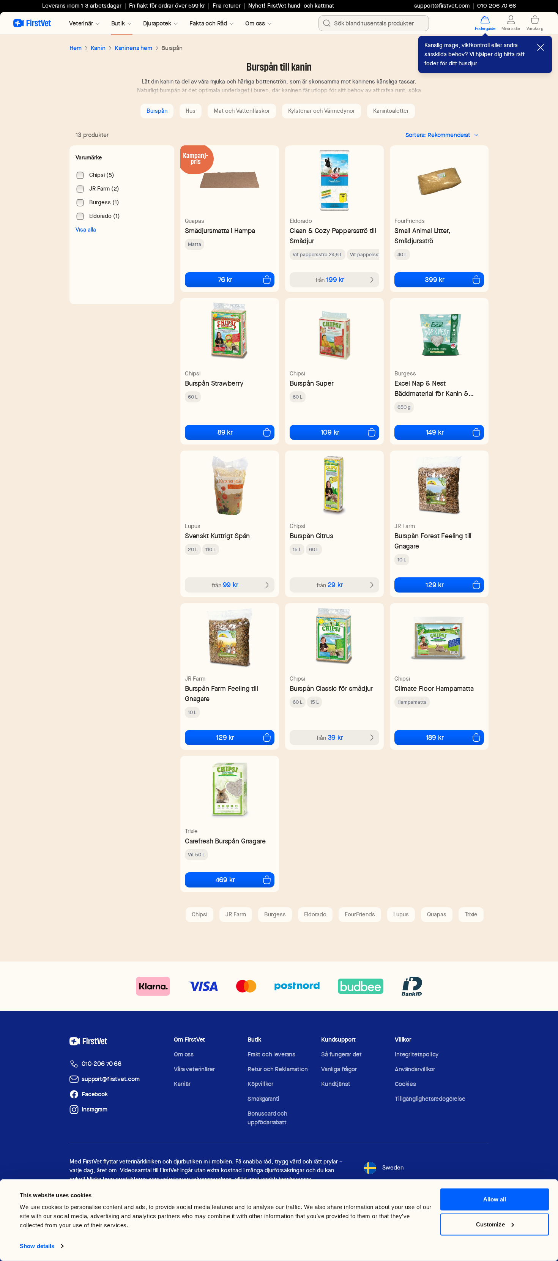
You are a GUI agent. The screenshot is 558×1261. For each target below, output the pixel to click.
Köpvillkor (260, 1084)
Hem (75, 48)
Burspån (157, 111)
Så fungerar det (341, 1054)
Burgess (405, 373)
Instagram (94, 1109)
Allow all (494, 1199)
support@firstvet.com (442, 5)
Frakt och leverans (271, 1054)
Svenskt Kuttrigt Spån (217, 536)
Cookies (405, 1084)
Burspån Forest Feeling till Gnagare (432, 541)
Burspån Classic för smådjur (331, 688)
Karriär (182, 1084)
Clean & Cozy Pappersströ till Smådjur (333, 236)
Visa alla (86, 229)
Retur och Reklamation (277, 1069)
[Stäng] (540, 47)
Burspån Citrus (311, 536)
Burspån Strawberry (214, 383)
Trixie (191, 831)
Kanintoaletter (391, 111)
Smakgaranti (263, 1099)
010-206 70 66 (101, 1064)
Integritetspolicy (416, 1054)
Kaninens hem (133, 48)
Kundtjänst (335, 1084)
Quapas (194, 221)
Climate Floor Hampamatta (434, 688)
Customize (490, 1224)
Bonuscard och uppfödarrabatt (267, 1118)
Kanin (98, 48)
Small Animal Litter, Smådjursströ (422, 236)
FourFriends (409, 221)
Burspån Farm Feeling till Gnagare (221, 693)
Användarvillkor (415, 1069)
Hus (190, 111)
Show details (37, 1246)
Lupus (192, 526)
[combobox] (373, 23)
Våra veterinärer (194, 1069)
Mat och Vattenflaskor (242, 111)
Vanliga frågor (339, 1069)
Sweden (393, 1167)
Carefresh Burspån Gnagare (225, 841)
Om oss (184, 1054)
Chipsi (192, 373)
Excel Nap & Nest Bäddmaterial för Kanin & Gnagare (431, 388)
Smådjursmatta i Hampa (220, 230)
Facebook (95, 1094)
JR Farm (404, 526)
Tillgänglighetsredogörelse (430, 1099)
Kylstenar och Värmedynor (321, 111)
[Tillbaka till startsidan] (32, 23)
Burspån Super (312, 383)
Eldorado (301, 221)
